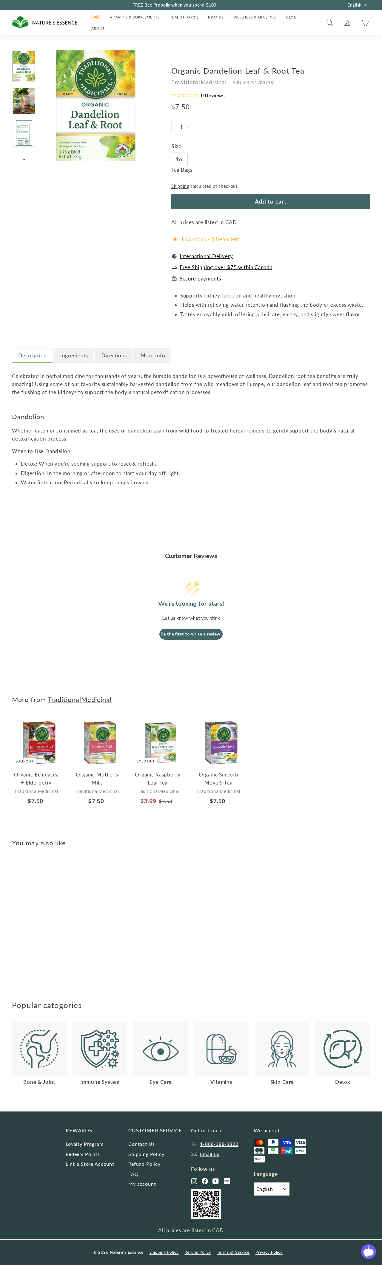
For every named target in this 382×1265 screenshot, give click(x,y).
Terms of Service (233, 1252)
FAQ (133, 1174)
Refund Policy (144, 1164)
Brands (216, 17)
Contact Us (141, 1144)
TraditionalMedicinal (199, 82)
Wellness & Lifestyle (255, 17)
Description (32, 355)
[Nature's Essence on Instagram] (194, 1181)
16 (179, 159)
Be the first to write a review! (191, 634)
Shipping (180, 186)
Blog (291, 17)
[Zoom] (95, 105)
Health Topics (184, 17)
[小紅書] (226, 1181)
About (98, 28)
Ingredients (74, 355)
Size (176, 146)
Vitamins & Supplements (135, 17)
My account (142, 1184)
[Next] (24, 158)
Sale (95, 17)
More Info (153, 355)
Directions (114, 355)
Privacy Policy (269, 1252)
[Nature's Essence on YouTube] (215, 1181)
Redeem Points (83, 1154)
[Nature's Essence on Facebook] (205, 1181)
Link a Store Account (90, 1164)
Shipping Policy (146, 1154)
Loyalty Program (85, 1144)
